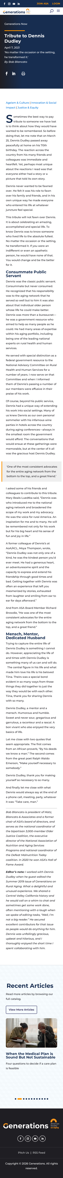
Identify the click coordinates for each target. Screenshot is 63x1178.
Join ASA (42, 3)
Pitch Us (23, 1152)
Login (56, 3)
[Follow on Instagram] (9, 3)
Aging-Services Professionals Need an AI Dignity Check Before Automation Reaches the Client (29, 1061)
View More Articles (21, 1009)
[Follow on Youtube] (14, 3)
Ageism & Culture (17, 102)
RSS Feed (39, 1152)
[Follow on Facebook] (4, 3)
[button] (15, 1099)
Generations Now (15, 24)
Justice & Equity (28, 107)
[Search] (51, 11)
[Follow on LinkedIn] (18, 3)
